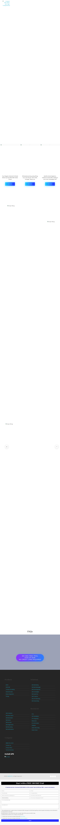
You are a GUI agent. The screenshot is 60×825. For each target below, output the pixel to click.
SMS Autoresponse (36, 689)
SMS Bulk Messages (36, 687)
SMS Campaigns (35, 691)
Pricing (7, 696)
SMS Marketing (35, 685)
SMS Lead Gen (35, 694)
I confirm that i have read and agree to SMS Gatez (13, 816)
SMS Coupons (35, 696)
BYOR (7, 685)
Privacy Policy (22, 816)
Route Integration (10, 694)
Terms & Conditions (23, 818)
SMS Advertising (35, 701)
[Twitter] (45, 99)
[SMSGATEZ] (15, 3)
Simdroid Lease (9, 691)
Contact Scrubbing (10, 689)
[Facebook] (51, 776)
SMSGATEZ (10, 776)
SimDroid (8, 687)
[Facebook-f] (42, 99)
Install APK (9, 754)
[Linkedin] (47, 99)
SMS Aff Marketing (36, 698)
